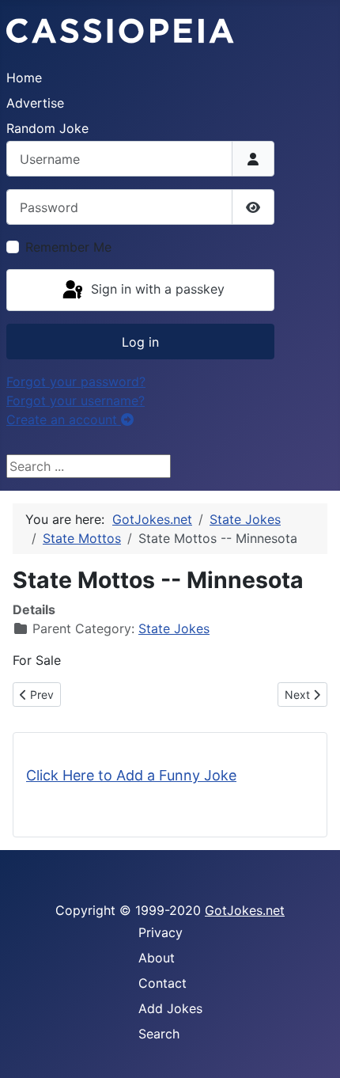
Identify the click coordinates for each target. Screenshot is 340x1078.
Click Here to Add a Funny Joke (131, 775)
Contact (162, 983)
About (156, 958)
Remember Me (68, 247)
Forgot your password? (75, 381)
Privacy (160, 932)
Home (24, 77)
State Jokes (174, 628)
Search (158, 1034)
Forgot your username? (75, 400)
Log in (140, 342)
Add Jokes (170, 1008)
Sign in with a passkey (156, 289)
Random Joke (47, 128)
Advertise (35, 103)
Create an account (63, 419)
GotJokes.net (245, 910)
